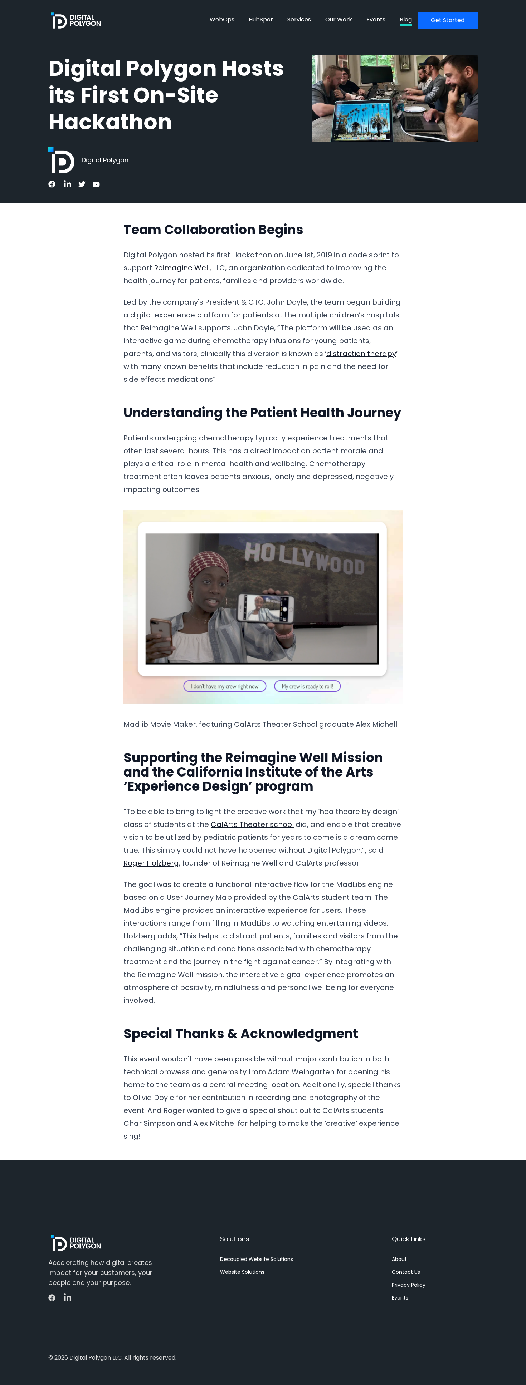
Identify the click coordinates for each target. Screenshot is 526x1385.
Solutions (234, 1238)
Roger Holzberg (151, 863)
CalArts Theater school (252, 824)
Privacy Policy (408, 1284)
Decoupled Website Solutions (256, 1259)
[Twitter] (81, 184)
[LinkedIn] (67, 184)
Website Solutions (242, 1272)
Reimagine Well (182, 268)
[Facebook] (52, 184)
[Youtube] (95, 184)
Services (299, 19)
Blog (406, 19)
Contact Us (406, 1272)
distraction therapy (361, 354)
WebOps (222, 19)
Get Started (447, 20)
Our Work (338, 19)
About (399, 1259)
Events (375, 19)
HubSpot (261, 19)
